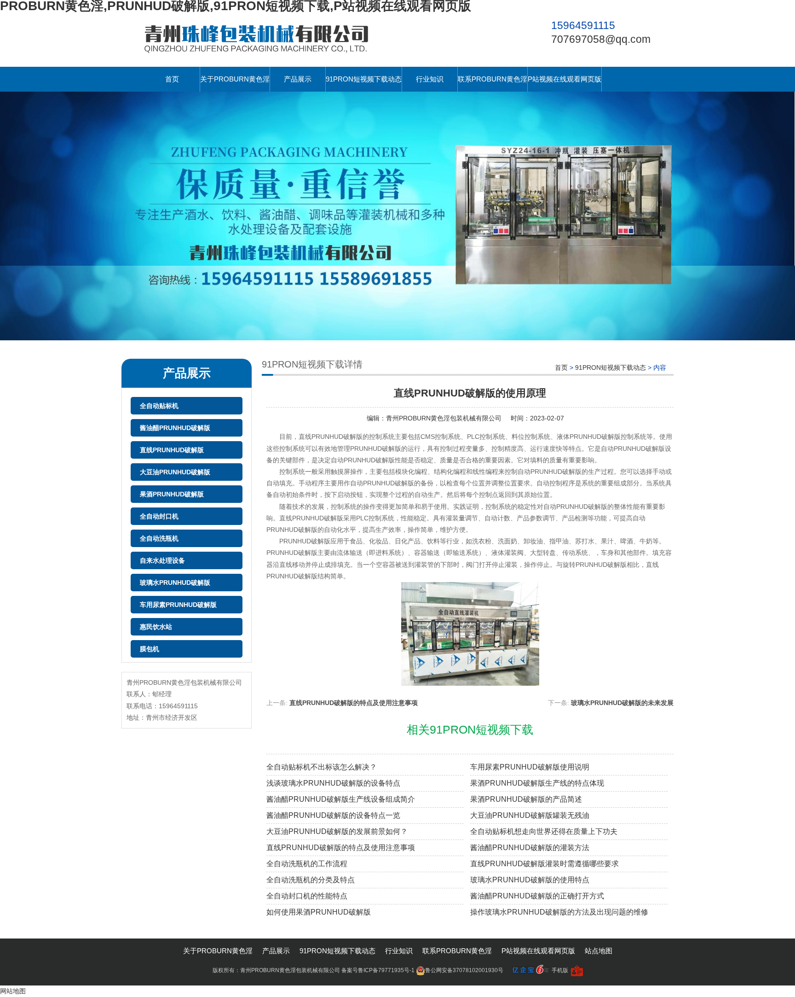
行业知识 (430, 79)
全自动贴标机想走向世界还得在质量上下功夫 (543, 831)
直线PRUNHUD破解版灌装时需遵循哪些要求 (544, 864)
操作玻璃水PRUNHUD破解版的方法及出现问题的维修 (559, 912)
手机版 (560, 970)
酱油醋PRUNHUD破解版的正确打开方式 (537, 896)
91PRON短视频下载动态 (364, 79)
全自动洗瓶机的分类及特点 (310, 880)
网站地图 (13, 991)
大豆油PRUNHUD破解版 (175, 472)
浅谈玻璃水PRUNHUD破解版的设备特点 (333, 783)
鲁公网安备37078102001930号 (464, 970)
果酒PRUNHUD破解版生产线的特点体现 (537, 783)
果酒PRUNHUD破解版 (172, 494)
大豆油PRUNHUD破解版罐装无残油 (529, 815)
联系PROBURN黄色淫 (492, 79)
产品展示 (297, 79)
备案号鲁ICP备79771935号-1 (378, 970)
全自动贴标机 (159, 405)
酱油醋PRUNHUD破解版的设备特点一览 (333, 815)
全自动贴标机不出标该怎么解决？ (321, 767)
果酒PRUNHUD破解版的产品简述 (526, 799)
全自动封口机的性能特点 (306, 896)
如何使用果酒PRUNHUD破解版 (318, 912)
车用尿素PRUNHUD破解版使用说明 (529, 767)
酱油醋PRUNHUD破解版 (175, 427)
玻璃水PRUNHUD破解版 (175, 582)
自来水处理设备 (162, 560)
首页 (172, 79)
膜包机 (149, 649)
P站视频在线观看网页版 (564, 79)
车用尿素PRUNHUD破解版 (178, 604)
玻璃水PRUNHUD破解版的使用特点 (529, 880)
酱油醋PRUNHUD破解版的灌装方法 (529, 847)
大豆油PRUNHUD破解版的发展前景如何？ (337, 831)
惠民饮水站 (156, 626)
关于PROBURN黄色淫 (235, 79)
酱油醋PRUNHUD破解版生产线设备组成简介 (340, 799)
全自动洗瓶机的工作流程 (306, 864)
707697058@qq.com (601, 39)
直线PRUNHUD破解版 (172, 450)
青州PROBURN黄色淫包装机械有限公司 (443, 418)
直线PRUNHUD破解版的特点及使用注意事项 (353, 702)
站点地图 (598, 951)
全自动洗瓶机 (159, 538)
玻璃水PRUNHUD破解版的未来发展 (622, 702)
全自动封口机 (159, 516)
